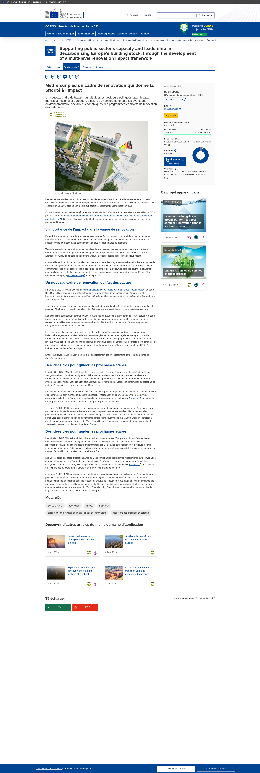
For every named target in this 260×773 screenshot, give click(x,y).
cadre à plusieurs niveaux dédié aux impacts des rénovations (112, 290)
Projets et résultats (85, 34)
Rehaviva (134, 398)
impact (89, 506)
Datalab (133, 34)
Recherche (144, 34)
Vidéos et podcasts (106, 34)
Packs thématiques (65, 34)
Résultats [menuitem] (100, 67)
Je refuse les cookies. (216, 768)
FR (65, 76)
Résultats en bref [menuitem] (71, 67)
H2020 (68, 40)
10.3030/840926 (171, 109)
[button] (148, 15)
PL (77, 76)
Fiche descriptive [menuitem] (54, 67)
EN (53, 76)
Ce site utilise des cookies (49, 768)
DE (47, 76)
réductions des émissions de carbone (131, 513)
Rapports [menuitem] (87, 67)
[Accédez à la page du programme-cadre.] (50, 51)
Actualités (122, 34)
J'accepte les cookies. (175, 768)
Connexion (135, 15)
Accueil (50, 34)
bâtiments (104, 506)
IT (71, 76)
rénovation (74, 506)
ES (59, 76)
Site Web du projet (174, 100)
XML (60, 607)
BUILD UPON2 (75, 275)
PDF (87, 607)
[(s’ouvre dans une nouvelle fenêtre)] (67, 13)
